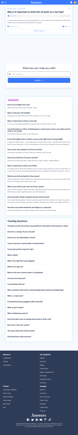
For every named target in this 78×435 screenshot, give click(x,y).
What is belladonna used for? (17, 313)
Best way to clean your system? (18, 325)
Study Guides (7, 400)
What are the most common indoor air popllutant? (25, 273)
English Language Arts (47, 372)
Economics (43, 383)
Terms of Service (45, 397)
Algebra (42, 358)
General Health (21, 8)
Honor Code (6, 393)
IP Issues (42, 411)
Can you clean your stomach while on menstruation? (25, 243)
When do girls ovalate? (15, 307)
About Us (42, 390)
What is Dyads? (12, 255)
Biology (42, 365)
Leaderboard (7, 358)
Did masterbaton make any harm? (19, 337)
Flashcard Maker (8, 397)
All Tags (5, 361)
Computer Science (45, 379)
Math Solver (6, 404)
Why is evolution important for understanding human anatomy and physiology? (35, 290)
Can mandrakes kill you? (16, 284)
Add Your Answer (39, 31)
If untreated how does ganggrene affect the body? (25, 302)
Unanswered (7, 365)
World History (44, 368)
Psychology (43, 376)
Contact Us (43, 393)
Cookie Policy (44, 407)
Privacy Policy (44, 400)
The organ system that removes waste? (21, 331)
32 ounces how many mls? (16, 278)
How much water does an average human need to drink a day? (29, 319)
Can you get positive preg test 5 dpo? (20, 249)
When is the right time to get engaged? (21, 261)
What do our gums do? (15, 267)
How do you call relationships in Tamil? (21, 238)
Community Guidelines (10, 390)
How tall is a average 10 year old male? (21, 232)
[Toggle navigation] (2, 2)
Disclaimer (43, 404)
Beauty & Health (11, 8)
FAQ (4, 407)
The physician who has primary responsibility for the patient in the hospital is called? (37, 226)
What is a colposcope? (15, 296)
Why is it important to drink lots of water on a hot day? (35, 12)
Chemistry (43, 361)
